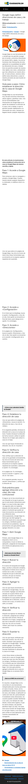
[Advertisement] (14, 129)
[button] (24, 9)
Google (16, 31)
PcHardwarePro (12, 27)
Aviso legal (8, 776)
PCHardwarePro (7, 31)
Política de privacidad (10, 778)
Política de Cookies (17, 776)
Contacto (21, 778)
